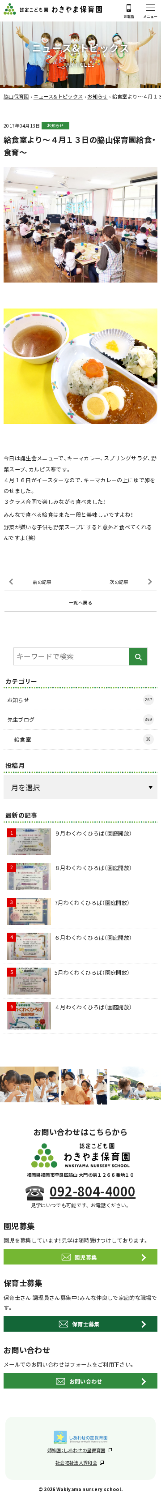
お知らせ (55, 126)
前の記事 (42, 582)
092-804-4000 (93, 1191)
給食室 (82, 739)
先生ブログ (80, 719)
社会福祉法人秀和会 (76, 1462)
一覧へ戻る (80, 602)
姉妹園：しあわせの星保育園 (76, 1450)
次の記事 (119, 582)
